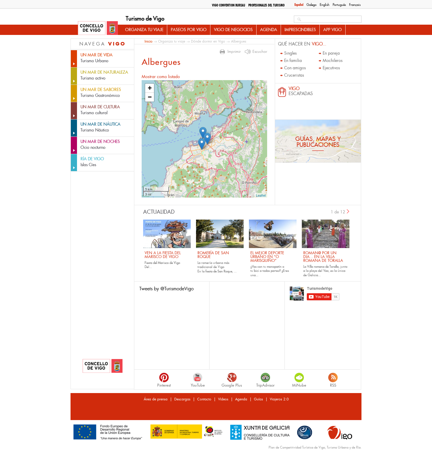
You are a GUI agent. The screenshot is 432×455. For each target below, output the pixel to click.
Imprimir (234, 51)
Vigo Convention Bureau (228, 5)
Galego (312, 5)
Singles (290, 53)
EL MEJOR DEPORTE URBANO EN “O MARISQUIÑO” (267, 256)
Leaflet (261, 195)
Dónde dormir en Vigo (208, 41)
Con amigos (295, 67)
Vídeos (223, 399)
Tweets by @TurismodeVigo (166, 289)
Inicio (148, 41)
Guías (258, 399)
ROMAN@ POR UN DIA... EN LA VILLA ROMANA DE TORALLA (323, 256)
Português (339, 5)
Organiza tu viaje (144, 29)
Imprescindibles (300, 29)
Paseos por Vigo (189, 29)
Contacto (204, 399)
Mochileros (333, 60)
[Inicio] (98, 28)
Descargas (182, 399)
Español (298, 5)
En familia (293, 60)
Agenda (268, 29)
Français (355, 5)
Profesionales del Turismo (266, 5)
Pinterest (164, 385)
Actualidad (159, 211)
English (324, 5)
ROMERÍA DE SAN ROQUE (213, 254)
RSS (333, 385)
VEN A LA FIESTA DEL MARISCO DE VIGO (163, 254)
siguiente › (348, 211)
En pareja (331, 53)
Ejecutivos (331, 67)
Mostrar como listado (161, 76)
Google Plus (232, 385)
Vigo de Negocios (233, 29)
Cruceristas (294, 75)
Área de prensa (156, 399)
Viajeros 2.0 (279, 399)
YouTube (198, 385)
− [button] (150, 97)
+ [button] (150, 88)
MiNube (299, 385)
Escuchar (259, 51)
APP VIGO (332, 29)
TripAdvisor (265, 385)
